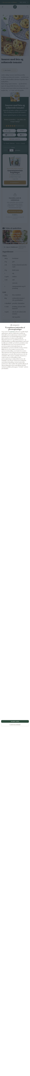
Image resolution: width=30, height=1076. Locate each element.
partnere (12, 331)
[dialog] (15, 699)
